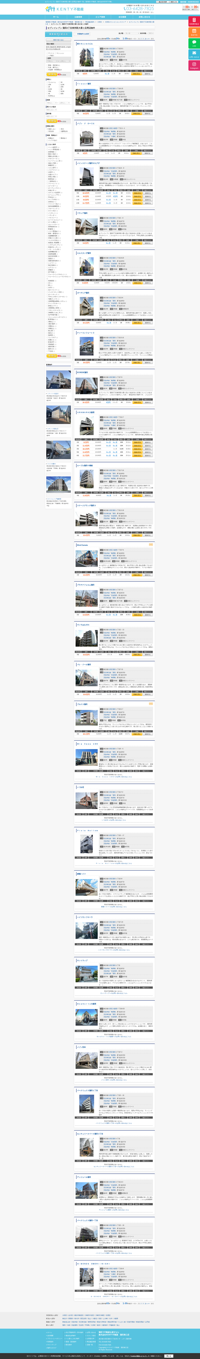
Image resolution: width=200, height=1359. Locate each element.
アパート (51, 53)
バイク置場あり (54, 231)
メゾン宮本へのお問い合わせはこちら (114, 1080)
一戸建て (51, 55)
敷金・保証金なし (54, 65)
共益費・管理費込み (55, 70)
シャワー (52, 263)
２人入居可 (53, 168)
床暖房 (51, 270)
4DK (62, 94)
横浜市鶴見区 (78, 1315)
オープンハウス (54, 188)
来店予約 (194, 35)
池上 (89, 1318)
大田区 (110, 48)
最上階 (51, 331)
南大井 (76, 1318)
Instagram (194, 68)
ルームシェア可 (54, 195)
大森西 (115, 128)
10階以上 (52, 326)
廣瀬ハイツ (81, 874)
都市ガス (52, 349)
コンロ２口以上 (54, 240)
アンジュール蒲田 (84, 1177)
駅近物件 (69, 1345)
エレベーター (53, 224)
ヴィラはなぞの (83, 625)
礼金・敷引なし (53, 67)
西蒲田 (70, 1318)
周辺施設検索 (91, 1342)
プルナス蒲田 (82, 704)
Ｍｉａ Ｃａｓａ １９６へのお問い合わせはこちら (114, 777)
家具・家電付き (54, 233)
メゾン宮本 (81, 1047)
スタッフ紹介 (91, 1335)
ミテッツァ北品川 (52, 393)
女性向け (52, 202)
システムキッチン (55, 245)
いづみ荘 (80, 787)
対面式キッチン (54, 247)
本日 (62, 129)
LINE (194, 46)
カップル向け (53, 199)
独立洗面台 (53, 265)
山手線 (147, 1322)
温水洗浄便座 (53, 256)
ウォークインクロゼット (57, 274)
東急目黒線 (140, 1322)
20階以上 (52, 328)
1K (61, 82)
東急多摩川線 (112, 1322)
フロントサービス (55, 310)
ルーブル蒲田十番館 (85, 465)
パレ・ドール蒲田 (84, 664)
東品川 (64, 1318)
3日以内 (51, 131)
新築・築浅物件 (71, 1342)
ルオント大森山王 (52, 429)
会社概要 (50, 1335)
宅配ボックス (53, 299)
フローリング (53, 208)
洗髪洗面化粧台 (54, 261)
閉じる (169, 1356)
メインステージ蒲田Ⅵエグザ (88, 163)
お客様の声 (90, 1338)
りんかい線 (122, 1322)
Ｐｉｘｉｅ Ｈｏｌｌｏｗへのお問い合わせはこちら (114, 863)
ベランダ (52, 215)
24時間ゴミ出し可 (55, 312)
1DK (49, 84)
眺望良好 (52, 179)
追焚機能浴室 (53, 252)
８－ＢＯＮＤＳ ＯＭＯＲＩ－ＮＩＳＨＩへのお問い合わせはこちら (114, 1296)
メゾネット (53, 213)
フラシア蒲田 (82, 213)
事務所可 (52, 165)
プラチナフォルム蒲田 (85, 585)
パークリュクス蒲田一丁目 (87, 1220)
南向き (51, 333)
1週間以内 (64, 131)
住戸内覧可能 (53, 315)
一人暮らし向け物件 (72, 1338)
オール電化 (53, 222)
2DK (62, 87)
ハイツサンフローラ (85, 917)
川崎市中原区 (89, 1315)
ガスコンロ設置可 (55, 192)
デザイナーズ (53, 159)
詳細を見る (136, 74)
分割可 (51, 172)
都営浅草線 (91, 1322)
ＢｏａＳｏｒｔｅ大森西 (86, 1004)
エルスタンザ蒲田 (84, 253)
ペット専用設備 (54, 149)
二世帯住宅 (53, 181)
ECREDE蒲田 (83, 372)
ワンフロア (53, 337)
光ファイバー (53, 290)
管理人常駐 (53, 177)
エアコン (52, 267)
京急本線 (107, 52)
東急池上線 (66, 1322)
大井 (110, 1318)
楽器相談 (52, 152)
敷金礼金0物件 (71, 1335)
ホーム (49, 1332)
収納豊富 (52, 281)
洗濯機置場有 (53, 236)
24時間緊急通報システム (57, 301)
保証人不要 (53, 163)
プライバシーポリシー (54, 1338)
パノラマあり (52, 140)
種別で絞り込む (58, 40)
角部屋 (51, 335)
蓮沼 (98, 1325)
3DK (49, 91)
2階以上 (52, 321)
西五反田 (83, 1318)
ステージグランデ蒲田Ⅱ (86, 505)
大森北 (94, 1318)
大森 (68, 1325)
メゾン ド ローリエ (85, 123)
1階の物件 (52, 324)
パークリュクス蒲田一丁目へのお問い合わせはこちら (114, 1253)
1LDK (62, 84)
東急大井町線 (101, 1322)
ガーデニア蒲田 (83, 293)
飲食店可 (52, 342)
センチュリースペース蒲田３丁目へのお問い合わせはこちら (114, 1166)
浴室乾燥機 (53, 254)
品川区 (70, 1315)
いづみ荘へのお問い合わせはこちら (114, 820)
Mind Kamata (82, 545)
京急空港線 (107, 476)
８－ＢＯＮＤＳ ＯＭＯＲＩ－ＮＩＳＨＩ (93, 1264)
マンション (60, 53)
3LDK (62, 91)
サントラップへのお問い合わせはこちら (113, 993)
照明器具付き (53, 227)
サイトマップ (51, 1345)
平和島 (87, 1325)
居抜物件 (52, 344)
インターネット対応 (56, 292)
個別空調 (52, 346)
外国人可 (52, 190)
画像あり (51, 138)
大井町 (93, 1325)
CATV (51, 287)
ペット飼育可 (53, 147)
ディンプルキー (54, 303)
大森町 (113, 136)
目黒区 (108, 1315)
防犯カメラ (53, 306)
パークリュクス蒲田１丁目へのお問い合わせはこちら (114, 1123)
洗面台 (51, 258)
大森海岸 (105, 1325)
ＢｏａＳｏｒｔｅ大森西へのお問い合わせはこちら (114, 1036)
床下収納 (52, 272)
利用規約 (50, 1342)
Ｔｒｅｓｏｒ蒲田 (84, 84)
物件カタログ (51, 1348)
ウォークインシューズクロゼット (59, 277)
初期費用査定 (194, 24)
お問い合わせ (91, 1332)
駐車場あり (53, 319)
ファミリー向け (54, 204)
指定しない (52, 129)
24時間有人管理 (54, 308)
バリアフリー (53, 170)
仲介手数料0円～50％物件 (74, 1332)
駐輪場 (51, 229)
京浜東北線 (107, 57)
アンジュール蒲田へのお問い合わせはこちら (114, 1210)
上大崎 (105, 1318)
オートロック (53, 294)
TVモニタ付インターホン (57, 296)
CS (50, 283)
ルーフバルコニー (55, 220)
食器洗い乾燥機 (54, 242)
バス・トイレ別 (54, 249)
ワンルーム (52, 82)
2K (49, 87)
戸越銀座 (112, 1325)
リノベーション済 (55, 161)
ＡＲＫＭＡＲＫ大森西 (85, 412)
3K (61, 89)
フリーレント (53, 183)
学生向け (52, 197)
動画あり (64, 138)
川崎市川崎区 (100, 1315)
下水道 (51, 351)
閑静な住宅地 (53, 156)
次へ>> (147, 39)
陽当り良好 (53, 154)
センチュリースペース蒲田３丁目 (90, 1134)
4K (49, 94)
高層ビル (52, 340)
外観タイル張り (54, 238)
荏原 (100, 1318)
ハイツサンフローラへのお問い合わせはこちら (114, 950)
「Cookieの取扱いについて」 (138, 1356)
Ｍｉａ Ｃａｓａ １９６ (87, 744)
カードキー (53, 186)
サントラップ (82, 960)
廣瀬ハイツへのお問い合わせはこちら (114, 907)
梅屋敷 (113, 52)
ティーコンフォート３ (85, 333)
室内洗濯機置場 (54, 206)
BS (50, 285)
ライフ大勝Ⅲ (51, 464)
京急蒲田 (114, 54)
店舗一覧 (90, 1345)
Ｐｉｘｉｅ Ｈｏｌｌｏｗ (87, 830)
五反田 (81, 1325)
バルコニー (53, 217)
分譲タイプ (53, 174)
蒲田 (114, 48)
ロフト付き (53, 211)
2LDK (50, 89)
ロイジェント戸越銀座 (54, 499)
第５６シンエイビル (85, 44)
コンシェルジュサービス (57, 317)
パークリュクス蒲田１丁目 (87, 1090)
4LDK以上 (51, 96)
